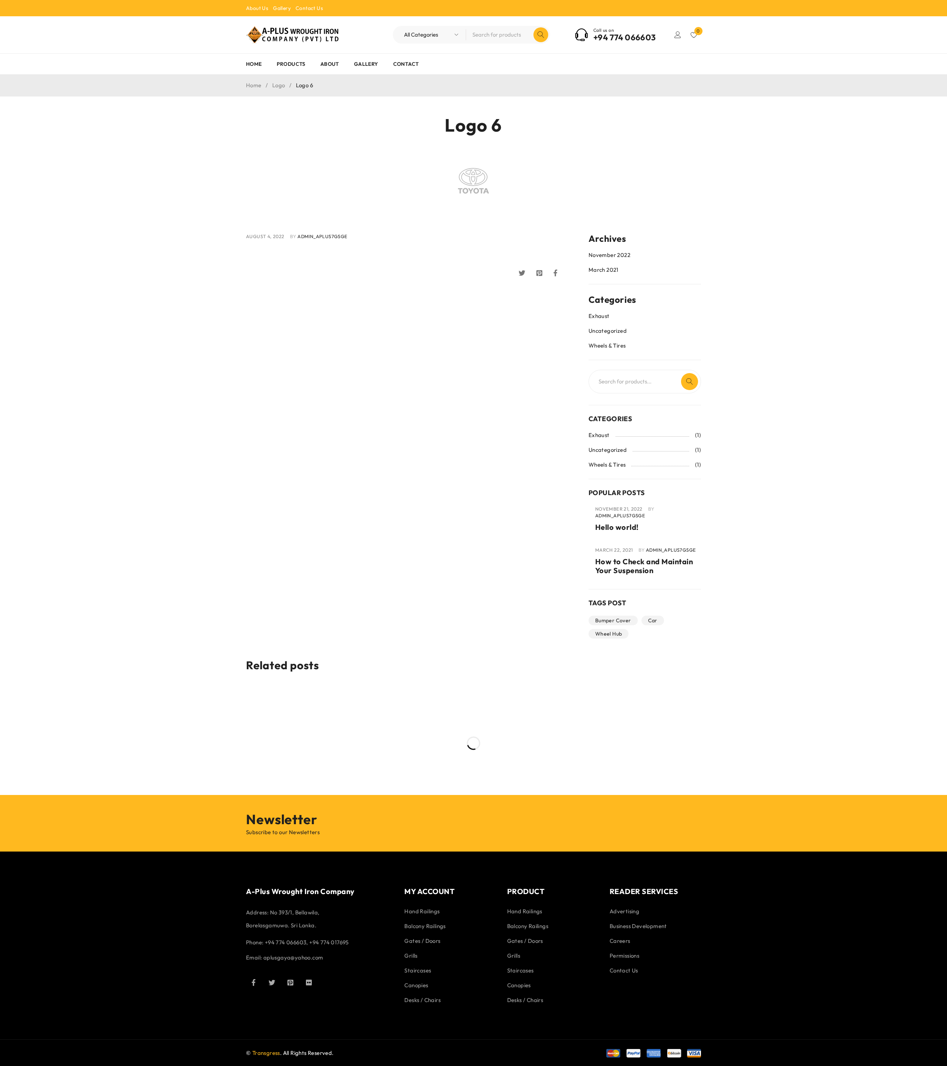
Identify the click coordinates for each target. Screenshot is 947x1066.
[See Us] (290, 982)
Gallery (282, 8)
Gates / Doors (422, 940)
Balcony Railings (424, 926)
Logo (278, 85)
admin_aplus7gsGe (322, 236)
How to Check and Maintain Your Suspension (644, 566)
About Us (257, 8)
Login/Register (678, 35)
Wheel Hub (608, 633)
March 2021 (604, 269)
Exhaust (599, 315)
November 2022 (609, 254)
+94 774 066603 (624, 37)
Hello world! (617, 527)
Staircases (417, 970)
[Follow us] (271, 982)
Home (254, 85)
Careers (620, 940)
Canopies (416, 985)
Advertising (624, 911)
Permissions (624, 955)
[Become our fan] (253, 982)
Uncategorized (608, 330)
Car (652, 620)
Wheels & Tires (607, 345)
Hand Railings (421, 911)
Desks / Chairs (422, 1000)
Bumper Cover (613, 620)
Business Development (638, 926)
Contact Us (309, 8)
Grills (410, 955)
